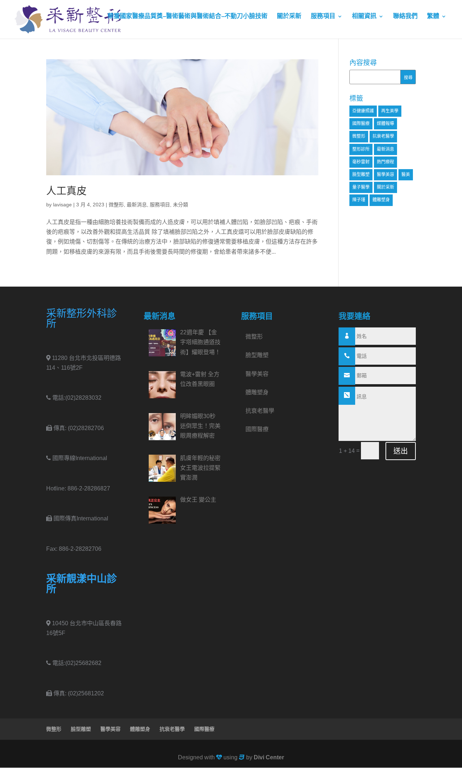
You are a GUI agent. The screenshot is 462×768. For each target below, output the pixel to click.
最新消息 (137, 204)
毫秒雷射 (361, 161)
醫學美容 (385, 174)
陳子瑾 (358, 199)
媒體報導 (385, 123)
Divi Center (269, 757)
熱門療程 (385, 161)
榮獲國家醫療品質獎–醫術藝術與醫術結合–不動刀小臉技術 (187, 17)
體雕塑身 (381, 199)
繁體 (433, 17)
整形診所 (361, 149)
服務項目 (323, 17)
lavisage (62, 204)
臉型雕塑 (361, 174)
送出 (400, 451)
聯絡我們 (405, 17)
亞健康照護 (363, 110)
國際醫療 (361, 123)
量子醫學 (361, 187)
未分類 (180, 204)
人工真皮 (66, 191)
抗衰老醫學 (383, 136)
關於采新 (289, 17)
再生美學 (389, 110)
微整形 (116, 204)
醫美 (405, 174)
